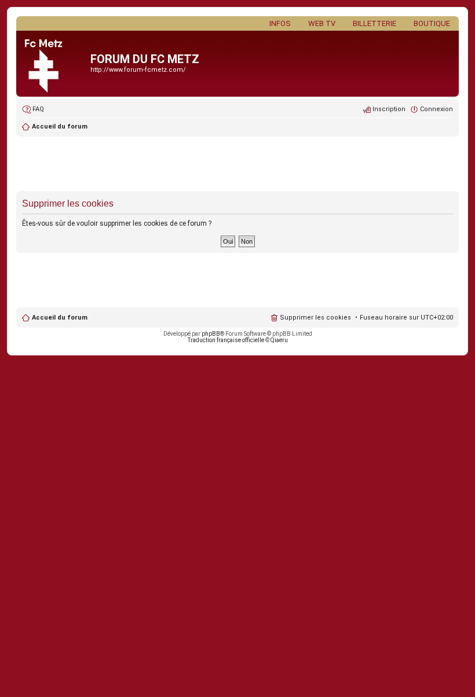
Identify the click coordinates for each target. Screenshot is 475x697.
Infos (280, 23)
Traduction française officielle (226, 340)
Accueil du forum (59, 317)
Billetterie (374, 23)
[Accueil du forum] (54, 64)
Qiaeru (279, 340)
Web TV (321, 23)
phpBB (211, 334)
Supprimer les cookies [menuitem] (315, 317)
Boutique (432, 23)
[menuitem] (33, 109)
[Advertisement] (237, 165)
